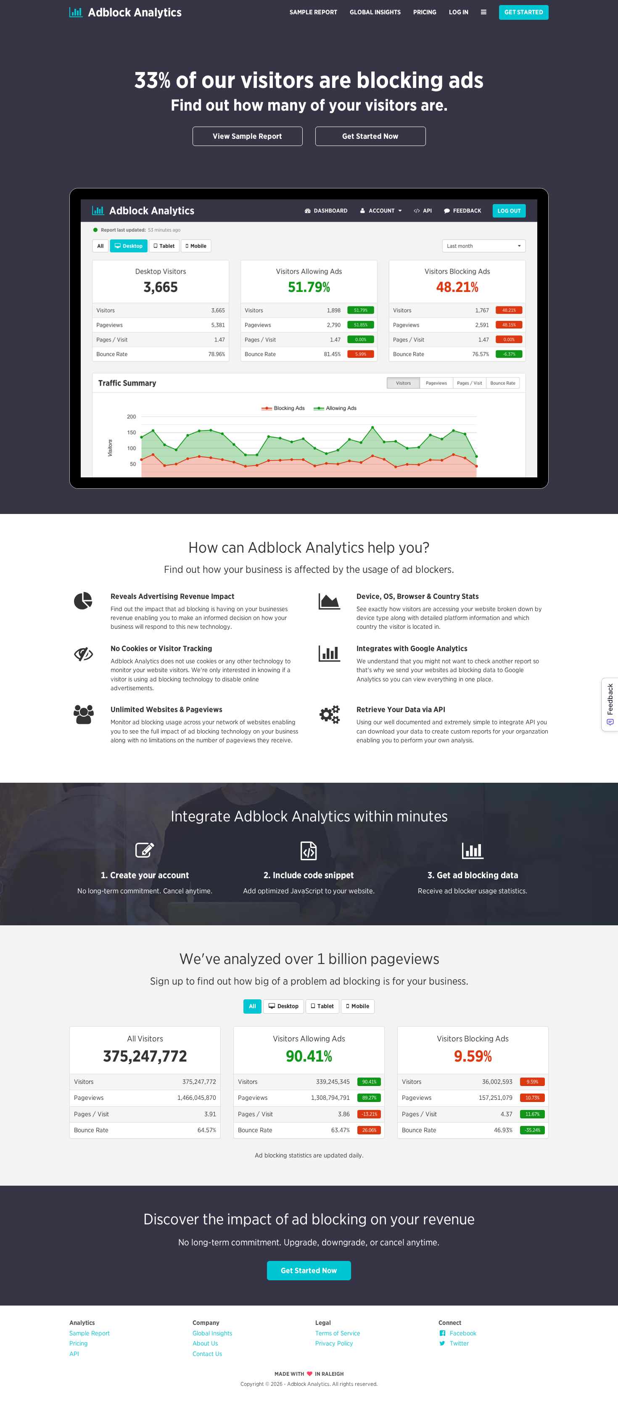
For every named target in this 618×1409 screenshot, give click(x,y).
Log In (458, 12)
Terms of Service (337, 1333)
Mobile (359, 1006)
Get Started (523, 12)
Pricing (424, 12)
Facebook (461, 1333)
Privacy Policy (334, 1343)
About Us (205, 1343)
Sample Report (313, 12)
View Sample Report (247, 136)
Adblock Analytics (132, 12)
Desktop (286, 1006)
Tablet (324, 1006)
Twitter (457, 1343)
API (74, 1354)
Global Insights (375, 12)
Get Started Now (370, 136)
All (252, 1006)
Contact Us (207, 1354)
